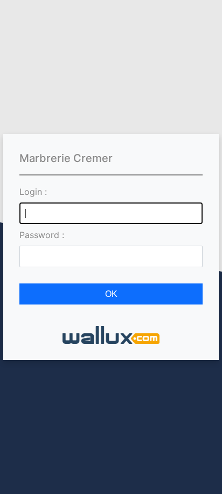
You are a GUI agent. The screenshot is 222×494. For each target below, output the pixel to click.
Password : (41, 234)
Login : (33, 191)
